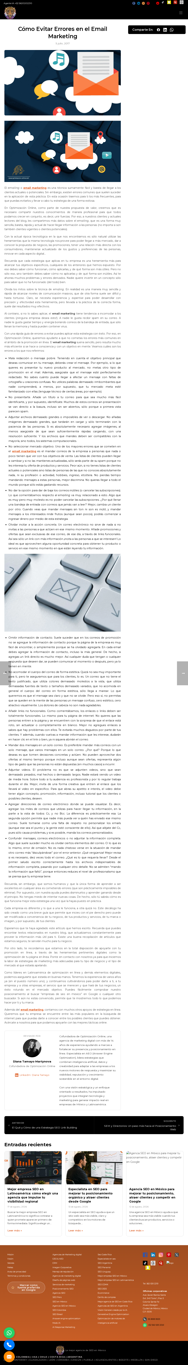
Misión (10, 1254)
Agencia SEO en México (64, 1306)
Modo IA (56, 1323)
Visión (10, 1258)
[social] (133, 3)
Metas (10, 1267)
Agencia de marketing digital (67, 1276)
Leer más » (15, 1230)
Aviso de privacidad (16, 1271)
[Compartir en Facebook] (158, 30)
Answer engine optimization (66, 1318)
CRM (55, 1263)
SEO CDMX (103, 1284)
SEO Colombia (59, 1310)
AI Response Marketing (64, 1327)
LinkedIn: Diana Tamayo (34, 1074)
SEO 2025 (102, 1288)
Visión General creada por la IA (112, 1310)
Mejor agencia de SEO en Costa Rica (115, 1301)
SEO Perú (57, 1297)
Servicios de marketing (64, 1284)
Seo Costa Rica (105, 1254)
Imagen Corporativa (62, 1267)
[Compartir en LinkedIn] (165, 30)
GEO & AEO (58, 1258)
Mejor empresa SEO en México (112, 1276)
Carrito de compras (107, 1297)
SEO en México (60, 1301)
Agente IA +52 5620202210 (18, 3)
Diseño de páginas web (64, 1280)
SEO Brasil (58, 1314)
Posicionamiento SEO (63, 1288)
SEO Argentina (105, 1263)
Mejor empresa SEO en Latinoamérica (116, 1280)
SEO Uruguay (104, 1271)
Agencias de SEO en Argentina (113, 1306)
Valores (10, 1263)
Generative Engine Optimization (113, 1314)
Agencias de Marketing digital (67, 1254)
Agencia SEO (59, 1293)
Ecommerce (103, 1293)
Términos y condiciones (18, 1276)
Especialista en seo (107, 1258)
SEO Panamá (104, 1267)
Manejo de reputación (63, 1271)
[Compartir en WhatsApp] (171, 30)
